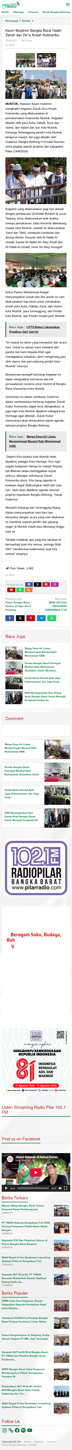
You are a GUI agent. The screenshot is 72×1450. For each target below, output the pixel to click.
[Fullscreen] (65, 1188)
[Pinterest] (46, 584)
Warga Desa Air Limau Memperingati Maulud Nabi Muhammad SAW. (41, 652)
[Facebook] (29, 584)
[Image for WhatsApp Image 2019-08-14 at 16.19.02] (46, 60)
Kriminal (51, 1441)
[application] (36, 967)
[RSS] (29, 590)
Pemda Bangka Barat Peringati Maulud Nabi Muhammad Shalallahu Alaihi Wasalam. (43, 667)
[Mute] (60, 1188)
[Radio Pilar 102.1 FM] (11, 4)
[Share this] (9, 618)
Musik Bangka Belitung (13, 1445)
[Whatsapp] (51, 618)
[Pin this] (30, 618)
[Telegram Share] (41, 618)
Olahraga (38, 1441)
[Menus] (67, 4)
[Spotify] (20, 590)
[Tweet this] (20, 618)
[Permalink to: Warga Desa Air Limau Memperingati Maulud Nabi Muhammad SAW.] (14, 653)
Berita (27, 1441)
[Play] (6, 1188)
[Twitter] (37, 584)
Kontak (32, 1445)
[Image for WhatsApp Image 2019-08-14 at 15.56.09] (25, 60)
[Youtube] (11, 590)
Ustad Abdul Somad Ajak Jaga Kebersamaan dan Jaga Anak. (22, 794)
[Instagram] (55, 584)
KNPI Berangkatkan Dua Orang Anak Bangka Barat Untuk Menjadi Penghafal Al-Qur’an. (45, 696)
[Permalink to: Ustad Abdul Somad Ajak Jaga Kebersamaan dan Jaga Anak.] (14, 682)
